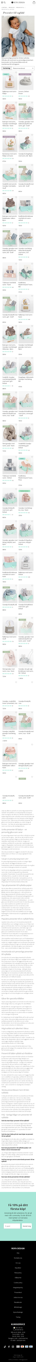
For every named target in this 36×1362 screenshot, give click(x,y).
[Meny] (2, 2)
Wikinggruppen (23, 1359)
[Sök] (5, 2)
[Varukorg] (34, 2)
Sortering (6, 68)
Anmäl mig (27, 1226)
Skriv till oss (19, 1328)
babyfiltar (4, 841)
